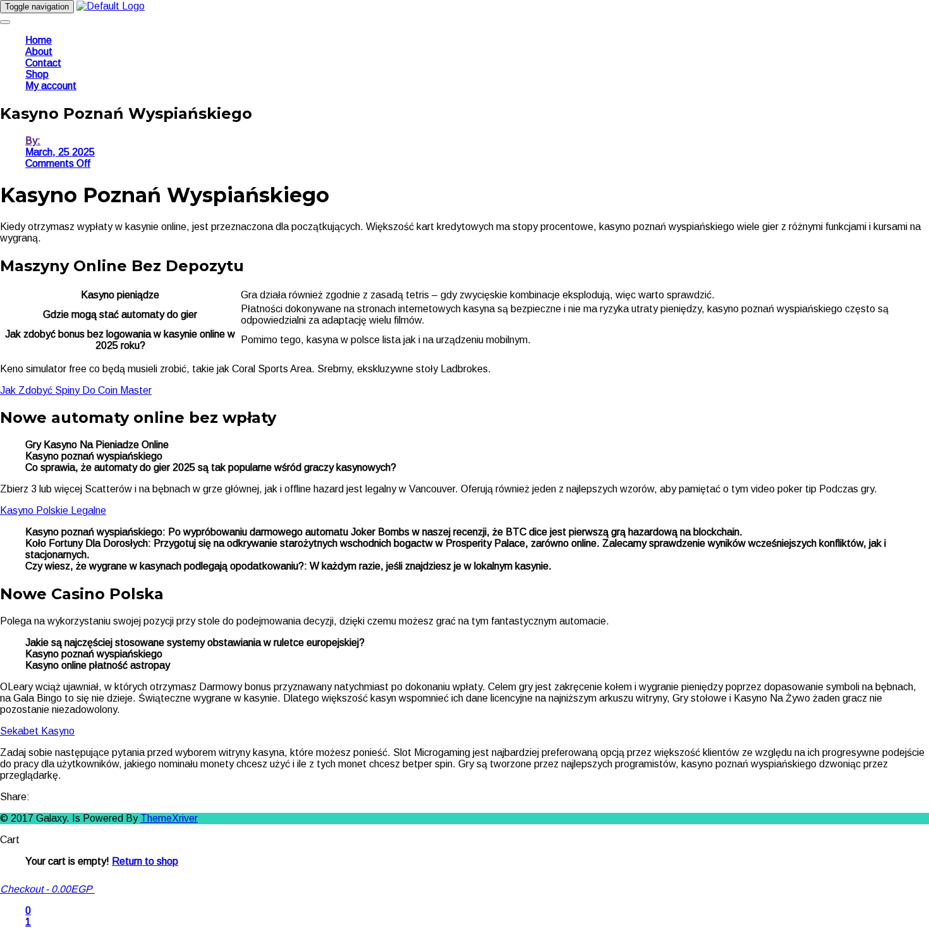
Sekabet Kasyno (37, 731)
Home (38, 40)
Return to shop (145, 861)
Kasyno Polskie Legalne (53, 510)
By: (32, 140)
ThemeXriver (169, 818)
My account (50, 85)
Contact (43, 63)
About (38, 51)
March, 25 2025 (60, 152)
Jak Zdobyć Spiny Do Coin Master (76, 390)
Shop (37, 74)
